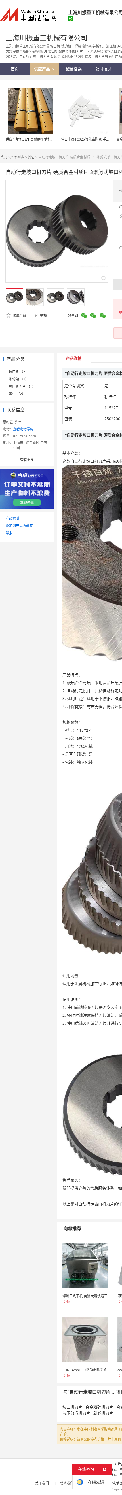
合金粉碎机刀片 (99, 1407)
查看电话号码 (23, 429)
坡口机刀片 (72, 1407)
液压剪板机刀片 (76, 1413)
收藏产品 (19, 315)
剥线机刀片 (103, 1413)
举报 (43, 315)
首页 (3, 157)
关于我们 (42, 1483)
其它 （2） (17, 394)
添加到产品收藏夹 (19, 525)
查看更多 (27, 459)
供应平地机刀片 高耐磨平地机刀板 (32, 139)
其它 (31, 157)
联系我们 (66, 1483)
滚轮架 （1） (19, 379)
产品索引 (12, 518)
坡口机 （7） (19, 371)
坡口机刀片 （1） (22, 386)
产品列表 (17, 157)
